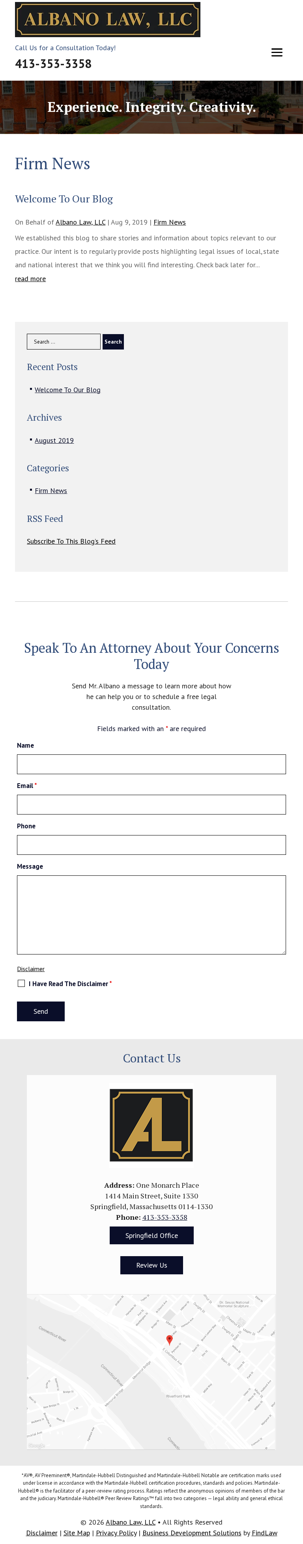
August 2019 (54, 440)
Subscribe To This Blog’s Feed (71, 541)
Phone (26, 826)
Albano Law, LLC (80, 222)
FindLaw (264, 1532)
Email (27, 785)
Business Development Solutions (191, 1532)
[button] (277, 52)
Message (30, 866)
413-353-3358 (53, 63)
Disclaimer (31, 969)
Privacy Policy (116, 1532)
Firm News (169, 222)
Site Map (77, 1532)
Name (25, 745)
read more (30, 278)
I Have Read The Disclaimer (70, 984)
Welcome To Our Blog (68, 389)
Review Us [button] (151, 1265)
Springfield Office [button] (151, 1235)
